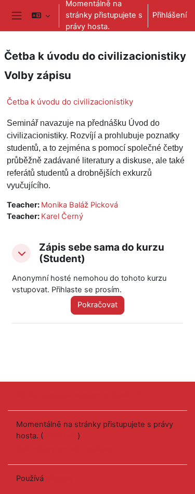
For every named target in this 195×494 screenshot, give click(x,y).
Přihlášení (169, 15)
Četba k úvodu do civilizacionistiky (70, 102)
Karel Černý (62, 216)
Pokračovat (97, 304)
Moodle (59, 478)
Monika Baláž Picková (79, 205)
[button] (41, 15)
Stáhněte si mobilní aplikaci (64, 449)
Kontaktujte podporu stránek (81, 395)
